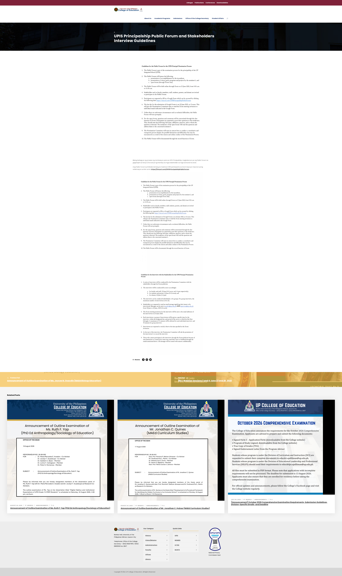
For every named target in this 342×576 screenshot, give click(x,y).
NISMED (177, 540)
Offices (148, 555)
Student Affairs (218, 18)
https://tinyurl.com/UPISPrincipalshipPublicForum (170, 169)
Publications (199, 3)
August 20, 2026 (16, 505)
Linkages (189, 3)
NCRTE (177, 550)
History (148, 536)
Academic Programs (162, 18)
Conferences (210, 3)
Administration (151, 545)
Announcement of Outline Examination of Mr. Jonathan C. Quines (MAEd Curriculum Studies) (165, 508)
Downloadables (222, 3)
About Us (147, 18)
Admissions (177, 18)
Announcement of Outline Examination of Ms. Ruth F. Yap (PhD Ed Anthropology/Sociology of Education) (60, 508)
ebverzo (30, 505)
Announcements (42, 505)
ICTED (177, 545)
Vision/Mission (150, 540)
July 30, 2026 (236, 499)
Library (148, 559)
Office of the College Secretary (197, 18)
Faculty (148, 550)
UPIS (176, 536)
